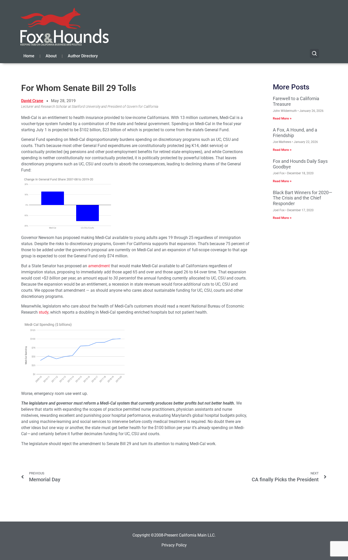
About (51, 56)
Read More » (282, 118)
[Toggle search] (314, 53)
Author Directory (83, 56)
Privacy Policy (174, 545)
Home (28, 56)
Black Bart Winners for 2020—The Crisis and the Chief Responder (302, 198)
